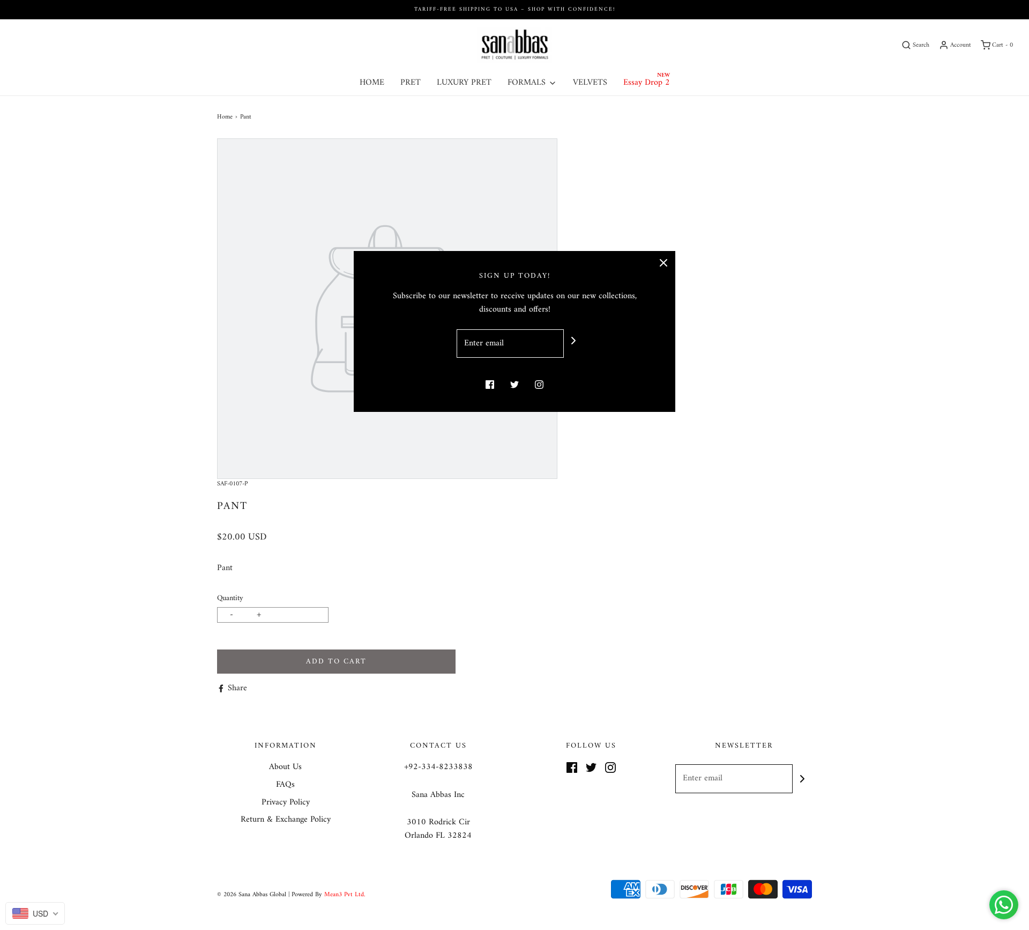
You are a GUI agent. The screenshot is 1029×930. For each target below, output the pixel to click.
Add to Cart (336, 661)
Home (225, 117)
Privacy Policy (286, 803)
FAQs (285, 785)
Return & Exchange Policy (286, 820)
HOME (372, 82)
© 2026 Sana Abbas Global (251, 895)
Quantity (230, 598)
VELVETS (590, 82)
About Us (285, 767)
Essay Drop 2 (646, 82)
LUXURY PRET (464, 82)
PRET (410, 82)
